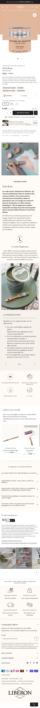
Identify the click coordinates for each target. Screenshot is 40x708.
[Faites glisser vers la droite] (36, 572)
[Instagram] (34, 663)
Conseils (10, 73)
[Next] (34, 364)
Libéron (8, 675)
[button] (36, 7)
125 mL (6, 104)
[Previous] (6, 364)
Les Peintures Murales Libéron (15, 10)
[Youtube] (37, 663)
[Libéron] (20, 7)
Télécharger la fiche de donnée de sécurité (11, 540)
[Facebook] (28, 663)
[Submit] (36, 638)
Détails (4, 73)
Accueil (4, 10)
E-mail (3, 635)
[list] (19, 36)
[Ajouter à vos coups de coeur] (36, 113)
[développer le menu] (2, 7)
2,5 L (17, 104)
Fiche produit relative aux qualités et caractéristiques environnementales (19, 543)
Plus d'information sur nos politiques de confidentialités (21, 648)
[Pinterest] (31, 663)
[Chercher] (7, 7)
